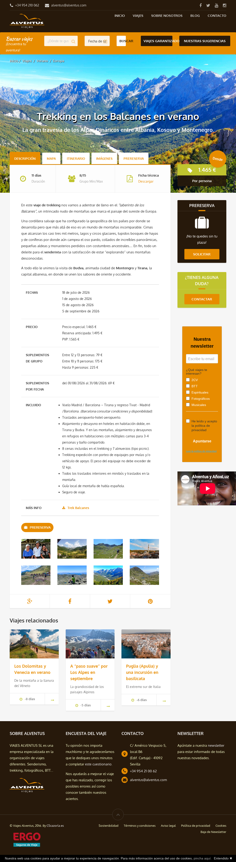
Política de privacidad (195, 825)
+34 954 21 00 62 (143, 771)
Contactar (202, 299)
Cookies (220, 825)
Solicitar (201, 254)
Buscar (122, 41)
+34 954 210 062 (27, 5)
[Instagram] (224, 5)
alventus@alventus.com (68, 5)
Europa (58, 61)
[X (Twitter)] (208, 5)
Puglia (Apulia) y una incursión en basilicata (142, 672)
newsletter (216, 745)
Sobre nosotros (167, 15)
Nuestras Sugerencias (205, 41)
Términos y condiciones (140, 825)
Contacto (217, 15)
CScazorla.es (55, 825)
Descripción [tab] (25, 158)
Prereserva (134, 158)
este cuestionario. (98, 764)
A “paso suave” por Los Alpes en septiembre (89, 672)
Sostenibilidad (108, 825)
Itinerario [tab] (76, 158)
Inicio (120, 15)
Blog (195, 15)
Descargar (145, 181)
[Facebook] (200, 5)
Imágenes (104, 158)
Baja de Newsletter (213, 832)
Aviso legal (168, 825)
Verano (42, 61)
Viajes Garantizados (158, 41)
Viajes (138, 15)
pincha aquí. (203, 858)
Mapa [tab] (51, 158)
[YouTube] (216, 5)
